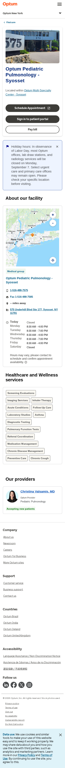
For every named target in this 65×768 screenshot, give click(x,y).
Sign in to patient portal (32, 119)
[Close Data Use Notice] (60, 735)
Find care (10, 22)
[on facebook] (14, 685)
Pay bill (32, 129)
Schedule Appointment (30, 108)
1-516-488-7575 (19, 290)
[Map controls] (52, 260)
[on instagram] (29, 685)
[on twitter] (21, 685)
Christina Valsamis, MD (37, 491)
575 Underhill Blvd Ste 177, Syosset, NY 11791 (34, 311)
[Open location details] (32, 235)
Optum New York (13, 13)
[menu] (59, 4)
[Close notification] (57, 147)
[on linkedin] (6, 685)
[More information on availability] (26, 362)
